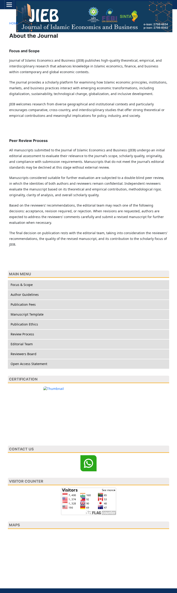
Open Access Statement (29, 364)
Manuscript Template (27, 314)
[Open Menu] (9, 4)
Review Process (22, 334)
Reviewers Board (23, 354)
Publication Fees (23, 304)
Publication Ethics (24, 324)
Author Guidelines (25, 294)
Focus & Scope (22, 284)
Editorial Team (22, 344)
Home (13, 23)
